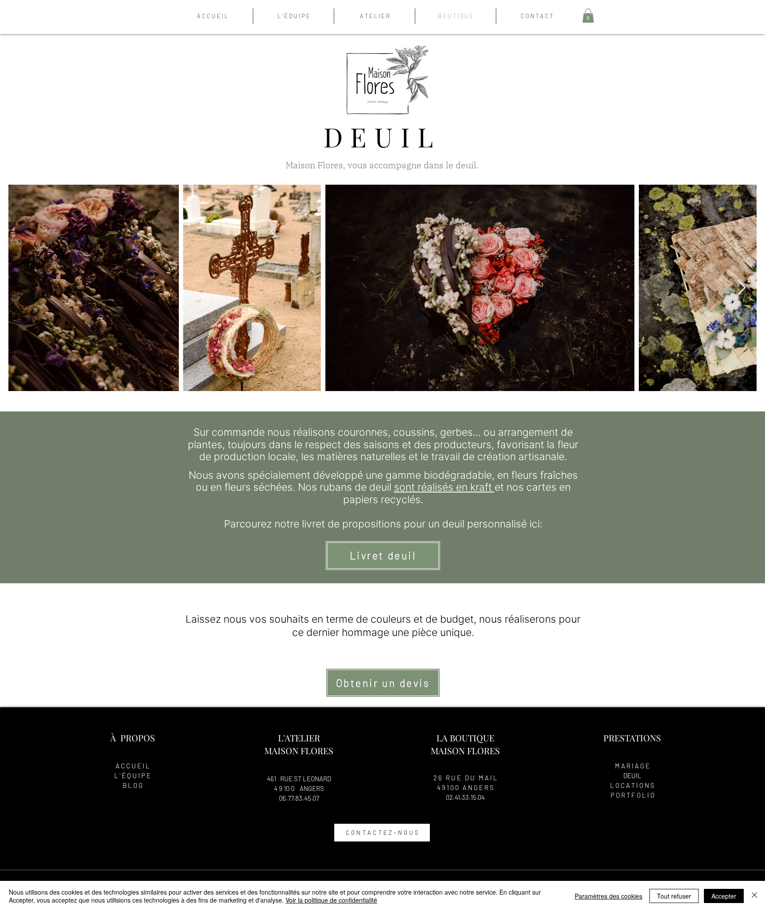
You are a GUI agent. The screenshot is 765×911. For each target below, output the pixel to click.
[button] (588, 15)
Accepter (723, 896)
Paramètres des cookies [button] (608, 896)
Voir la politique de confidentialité (331, 899)
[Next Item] (741, 288)
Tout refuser (674, 896)
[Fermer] (754, 896)
